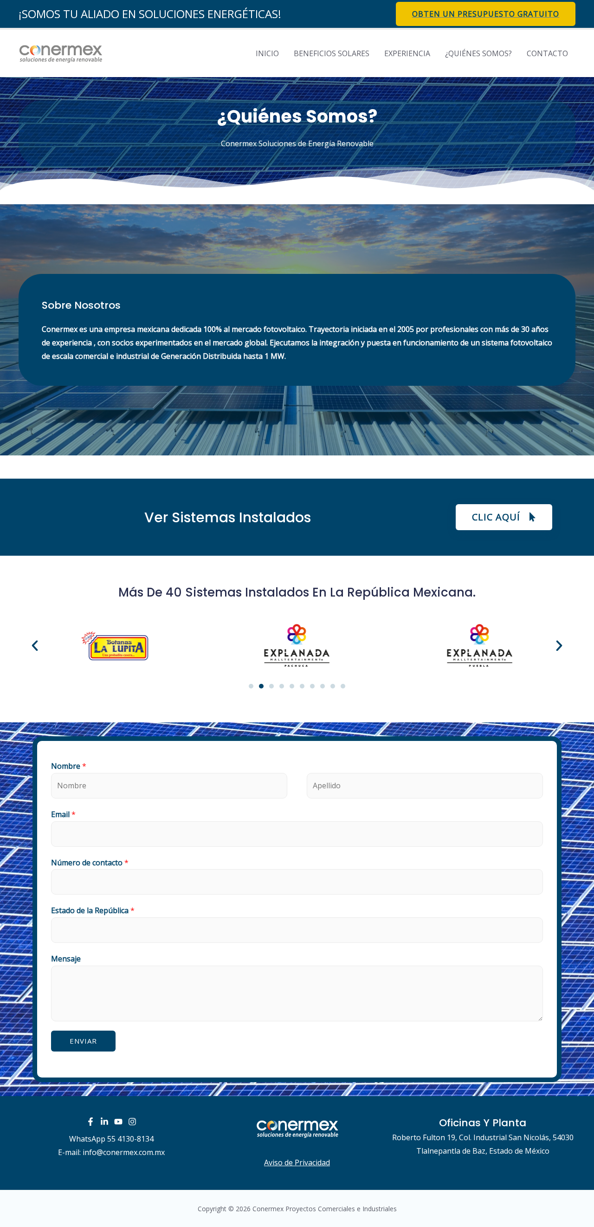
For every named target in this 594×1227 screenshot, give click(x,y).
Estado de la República (93, 910)
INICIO (267, 53)
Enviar (83, 1040)
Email (63, 814)
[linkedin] (104, 1121)
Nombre (68, 766)
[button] (504, 517)
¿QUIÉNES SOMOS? (478, 53)
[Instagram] (132, 1121)
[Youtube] (118, 1121)
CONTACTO (547, 53)
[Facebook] (90, 1121)
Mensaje (66, 959)
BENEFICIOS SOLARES (331, 53)
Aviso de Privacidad (297, 1162)
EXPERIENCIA (407, 53)
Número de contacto (90, 862)
